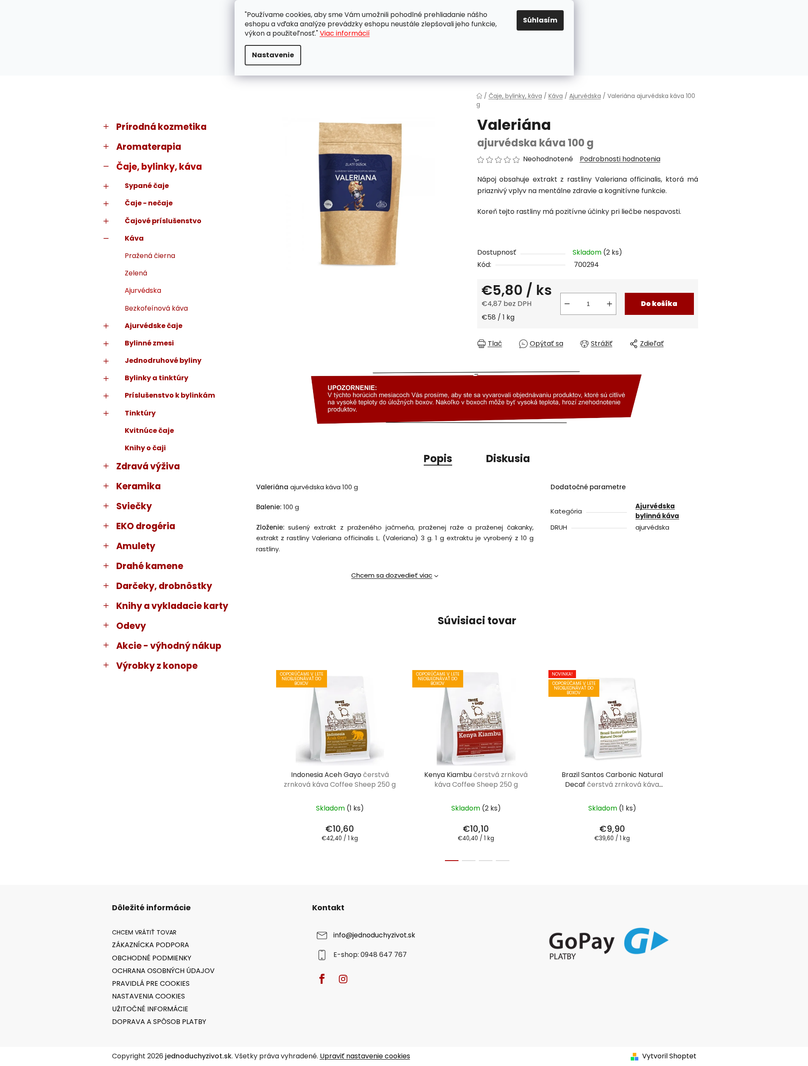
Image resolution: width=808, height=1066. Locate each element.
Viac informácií (345, 33)
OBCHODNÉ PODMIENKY (151, 958)
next (691, 763)
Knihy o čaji (145, 448)
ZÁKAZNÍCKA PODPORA (150, 945)
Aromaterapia (148, 146)
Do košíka (659, 304)
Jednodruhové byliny (163, 360)
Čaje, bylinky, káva (159, 166)
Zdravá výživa (148, 466)
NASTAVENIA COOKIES (148, 996)
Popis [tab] (438, 459)
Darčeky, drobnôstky (164, 586)
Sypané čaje (147, 186)
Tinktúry (140, 413)
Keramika (138, 486)
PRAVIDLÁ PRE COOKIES (151, 983)
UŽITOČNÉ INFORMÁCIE (150, 1009)
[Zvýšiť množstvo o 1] (609, 303)
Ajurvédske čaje (153, 326)
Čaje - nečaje (149, 203)
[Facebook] (322, 979)
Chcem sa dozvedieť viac (391, 575)
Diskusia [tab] (508, 459)
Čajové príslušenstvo (163, 221)
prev (263, 763)
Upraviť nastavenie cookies (365, 1056)
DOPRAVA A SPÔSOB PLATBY (159, 1022)
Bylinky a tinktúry (156, 378)
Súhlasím (540, 20)
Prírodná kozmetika (161, 127)
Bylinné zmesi (149, 343)
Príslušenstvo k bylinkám (170, 395)
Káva (134, 238)
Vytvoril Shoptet (669, 1056)
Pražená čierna (150, 256)
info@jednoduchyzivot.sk (374, 935)
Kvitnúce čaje (149, 430)
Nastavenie (273, 55)
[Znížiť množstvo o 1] (567, 303)
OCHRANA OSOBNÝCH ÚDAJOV (163, 971)
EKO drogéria (145, 526)
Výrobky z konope (157, 665)
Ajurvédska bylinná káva (657, 511)
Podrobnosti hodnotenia (620, 159)
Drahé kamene (149, 566)
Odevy (131, 626)
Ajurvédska (143, 290)
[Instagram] (343, 979)
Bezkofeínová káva (156, 308)
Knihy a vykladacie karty (172, 606)
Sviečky (134, 506)
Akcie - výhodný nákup (168, 646)
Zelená (136, 273)
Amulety (135, 546)
